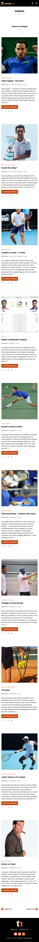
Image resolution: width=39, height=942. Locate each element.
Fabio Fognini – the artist (12, 81)
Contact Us (23, 929)
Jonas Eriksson (13, 256)
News (8, 423)
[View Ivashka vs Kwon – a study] (20, 227)
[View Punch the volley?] (20, 142)
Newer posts (31, 909)
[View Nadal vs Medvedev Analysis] (20, 314)
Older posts (8, 909)
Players (9, 78)
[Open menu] (36, 3)
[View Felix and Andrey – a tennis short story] (20, 488)
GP (9, 343)
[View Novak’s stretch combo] (20, 401)
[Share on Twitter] (6, 112)
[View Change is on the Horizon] (20, 577)
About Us (14, 929)
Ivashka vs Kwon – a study (13, 252)
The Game (9, 600)
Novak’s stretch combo (11, 426)
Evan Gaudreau (12, 84)
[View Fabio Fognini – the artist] (20, 55)
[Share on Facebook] (3, 112)
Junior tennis (11, 165)
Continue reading (10, 107)
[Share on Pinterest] (9, 112)
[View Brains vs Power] (20, 838)
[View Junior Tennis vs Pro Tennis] (20, 751)
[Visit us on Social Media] (15, 934)
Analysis (3, 78)
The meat (5, 690)
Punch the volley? (9, 168)
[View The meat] (20, 664)
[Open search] (32, 3)
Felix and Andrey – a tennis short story (18, 514)
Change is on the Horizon (12, 603)
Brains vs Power (8, 864)
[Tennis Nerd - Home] (12, 3)
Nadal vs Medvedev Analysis (14, 339)
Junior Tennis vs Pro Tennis (13, 777)
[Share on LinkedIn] (12, 112)
